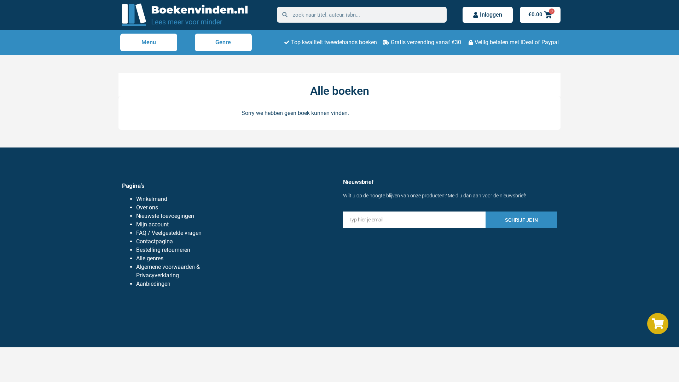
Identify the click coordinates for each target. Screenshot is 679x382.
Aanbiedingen (153, 283)
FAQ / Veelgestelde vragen (169, 233)
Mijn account (152, 224)
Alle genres (149, 258)
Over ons (147, 207)
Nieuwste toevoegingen (165, 216)
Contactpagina (154, 241)
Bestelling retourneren (163, 250)
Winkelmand (151, 199)
